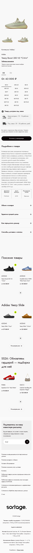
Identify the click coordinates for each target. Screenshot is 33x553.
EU (11, 73)
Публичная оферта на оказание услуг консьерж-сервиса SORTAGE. (14, 481)
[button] (20, 293)
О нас (3, 494)
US (4, 73)
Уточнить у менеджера (16, 138)
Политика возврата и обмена (9, 460)
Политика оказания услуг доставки (11, 467)
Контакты (3, 471)
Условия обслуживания (7, 463)
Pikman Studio (20, 550)
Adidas (12, 49)
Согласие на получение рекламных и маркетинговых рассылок (16, 486)
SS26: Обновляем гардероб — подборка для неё (15, 362)
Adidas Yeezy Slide (12, 305)
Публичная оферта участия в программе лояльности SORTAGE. (15, 475)
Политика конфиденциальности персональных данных (14, 455)
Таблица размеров (7, 61)
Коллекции (5, 49)
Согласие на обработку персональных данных (14, 491)
